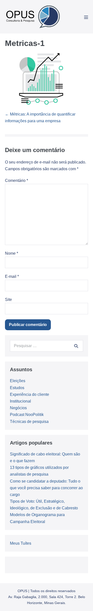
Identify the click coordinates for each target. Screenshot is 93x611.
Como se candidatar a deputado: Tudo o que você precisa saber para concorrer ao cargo (46, 488)
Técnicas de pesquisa (29, 421)
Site (8, 299)
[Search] (76, 345)
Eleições (17, 381)
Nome (11, 253)
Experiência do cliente (29, 394)
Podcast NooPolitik (27, 414)
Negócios (18, 408)
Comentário (16, 180)
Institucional (20, 401)
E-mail (12, 276)
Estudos (17, 388)
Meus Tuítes (20, 543)
